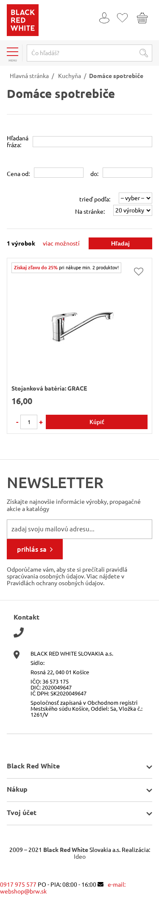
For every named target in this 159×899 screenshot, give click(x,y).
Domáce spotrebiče (116, 76)
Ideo (80, 856)
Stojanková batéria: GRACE (49, 388)
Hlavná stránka (29, 76)
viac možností (61, 243)
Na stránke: (90, 211)
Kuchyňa (69, 76)
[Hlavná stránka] (23, 34)
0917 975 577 (18, 884)
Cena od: (18, 173)
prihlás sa (32, 549)
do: (94, 173)
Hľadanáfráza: (17, 141)
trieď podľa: (94, 199)
